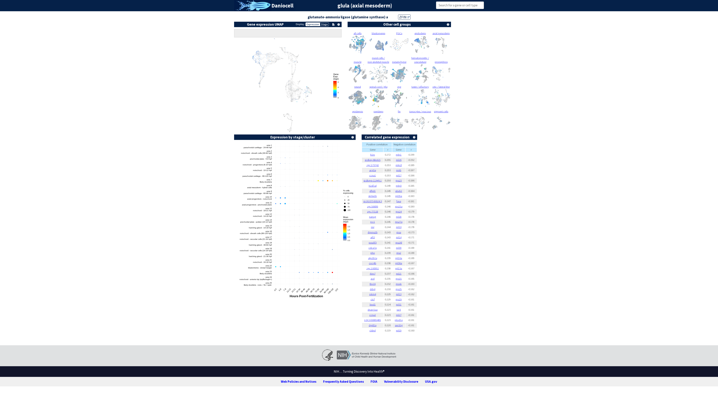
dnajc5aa (373, 309)
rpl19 (398, 330)
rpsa (398, 232)
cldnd (372, 330)
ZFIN (403, 17)
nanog (372, 216)
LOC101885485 (372, 320)
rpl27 (398, 315)
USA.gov (431, 381)
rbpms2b (373, 232)
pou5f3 (373, 242)
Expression (313, 24)
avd (373, 278)
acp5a (372, 170)
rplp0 (398, 185)
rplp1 (398, 154)
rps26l (398, 242)
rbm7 (372, 273)
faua (398, 201)
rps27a (398, 222)
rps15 (399, 278)
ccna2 (372, 315)
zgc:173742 (372, 165)
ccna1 (372, 175)
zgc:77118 (372, 211)
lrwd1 (373, 304)
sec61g (399, 325)
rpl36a (398, 263)
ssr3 (399, 309)
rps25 (399, 289)
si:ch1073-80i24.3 (372, 201)
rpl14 (398, 237)
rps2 (398, 253)
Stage (324, 24)
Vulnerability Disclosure (401, 381)
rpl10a (398, 258)
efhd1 (372, 191)
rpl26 (398, 160)
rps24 (399, 211)
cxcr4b (372, 263)
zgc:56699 (372, 206)
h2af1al (373, 185)
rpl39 (398, 248)
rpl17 (398, 175)
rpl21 (398, 273)
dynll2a (372, 325)
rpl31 (398, 304)
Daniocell (282, 5)
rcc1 (372, 222)
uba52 (398, 191)
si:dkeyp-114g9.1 (372, 180)
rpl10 (398, 227)
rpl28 (398, 216)
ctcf (373, 299)
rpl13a (398, 268)
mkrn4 (372, 294)
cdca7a (373, 248)
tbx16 (373, 284)
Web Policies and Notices (298, 381)
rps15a (398, 206)
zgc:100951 (372, 268)
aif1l (372, 237)
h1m (372, 154)
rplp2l (399, 165)
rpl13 (398, 294)
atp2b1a (372, 258)
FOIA (374, 381)
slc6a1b (372, 196)
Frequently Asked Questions (343, 381)
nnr (372, 227)
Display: (300, 24)
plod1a (399, 320)
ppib (398, 170)
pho (372, 253)
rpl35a (398, 196)
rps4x (399, 284)
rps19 (399, 299)
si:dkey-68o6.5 (373, 160)
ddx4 (372, 289)
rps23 (399, 180)
